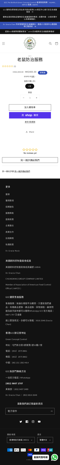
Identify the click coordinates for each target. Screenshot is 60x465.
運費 (33, 76)
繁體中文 (43, 440)
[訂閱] (51, 411)
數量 (30, 92)
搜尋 (8, 194)
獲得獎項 (10, 200)
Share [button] (31, 132)
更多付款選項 (30, 122)
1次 (29, 86)
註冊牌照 (10, 238)
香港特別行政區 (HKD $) (19, 440)
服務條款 (10, 213)
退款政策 (10, 219)
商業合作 (10, 232)
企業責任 (10, 225)
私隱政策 (10, 244)
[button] (3, 43)
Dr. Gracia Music (13, 250)
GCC (32, 459)
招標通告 (10, 207)
